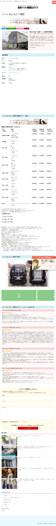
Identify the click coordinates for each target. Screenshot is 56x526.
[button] (48, 267)
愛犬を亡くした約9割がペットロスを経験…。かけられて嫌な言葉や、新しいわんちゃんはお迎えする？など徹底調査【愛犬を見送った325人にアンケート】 (35, 448)
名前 (3, 395)
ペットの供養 (4, 504)
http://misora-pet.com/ (13, 72)
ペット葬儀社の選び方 (6, 499)
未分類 (3, 511)
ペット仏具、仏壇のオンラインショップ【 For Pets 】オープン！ (31, 436)
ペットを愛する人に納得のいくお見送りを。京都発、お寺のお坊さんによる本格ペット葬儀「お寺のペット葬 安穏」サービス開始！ (35, 480)
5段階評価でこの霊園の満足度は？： (11, 421)
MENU (54, 3)
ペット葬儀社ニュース (6, 495)
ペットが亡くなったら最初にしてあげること (10, 497)
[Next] (47, 274)
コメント (4, 407)
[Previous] (8, 274)
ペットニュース (5, 506)
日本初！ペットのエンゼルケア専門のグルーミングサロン (29, 458)
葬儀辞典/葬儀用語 (5, 508)
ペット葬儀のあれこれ (6, 502)
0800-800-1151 (12, 67)
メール (4, 401)
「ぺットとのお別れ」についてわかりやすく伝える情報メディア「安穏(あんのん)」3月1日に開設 (35, 469)
